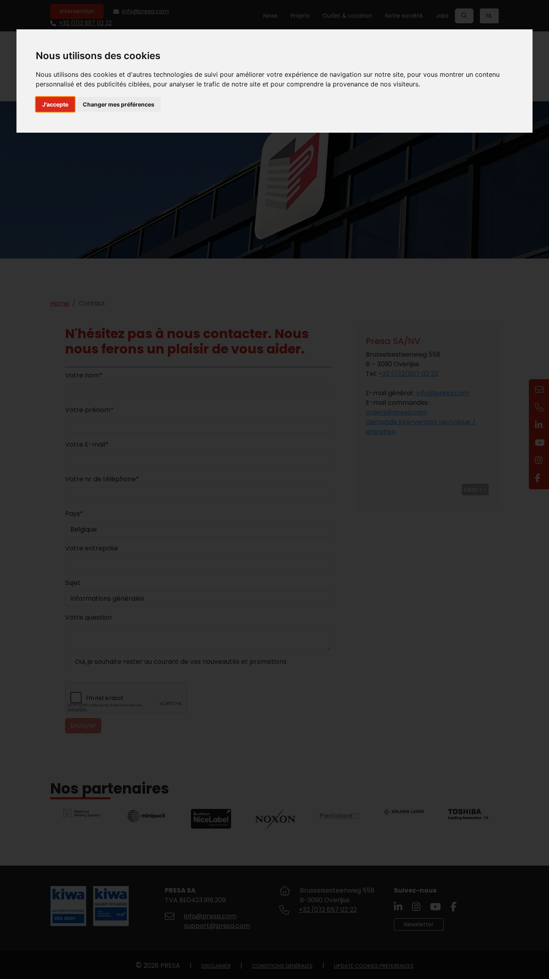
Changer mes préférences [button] (118, 104)
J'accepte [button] (55, 104)
